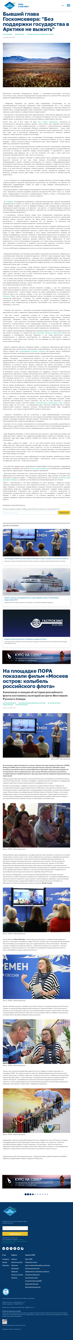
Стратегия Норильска (32, 1274)
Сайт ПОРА (28, 1259)
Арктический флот (9, 703)
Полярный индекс (31, 1262)
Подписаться (64, 512)
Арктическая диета (31, 1277)
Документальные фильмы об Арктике (32, 703)
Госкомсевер (7, 34)
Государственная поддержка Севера (40, 34)
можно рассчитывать (38, 468)
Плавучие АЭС (19, 34)
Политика (14, 1265)
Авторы (4, 1262)
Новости (14, 1259)
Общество (14, 1271)
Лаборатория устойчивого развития (37, 1271)
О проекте (5, 1259)
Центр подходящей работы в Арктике (37, 1265)
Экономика (15, 1268)
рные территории (55, 333)
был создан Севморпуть (48, 122)
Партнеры (5, 1265)
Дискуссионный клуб (32, 1268)
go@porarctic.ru (29, 1307)
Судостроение (8, 704)
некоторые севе (42, 333)
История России (21, 704)
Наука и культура (17, 1274)
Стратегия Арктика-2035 (33, 1281)
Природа (14, 1277)
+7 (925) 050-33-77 (18, 1304)
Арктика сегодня (16, 1262)
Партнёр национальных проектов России (13, 1325)
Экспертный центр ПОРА (14, 1311)
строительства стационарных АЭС (49, 403)
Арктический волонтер (32, 1287)
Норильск (6, 296)
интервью (9, 202)
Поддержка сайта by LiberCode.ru (11, 1329)
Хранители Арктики (31, 1284)
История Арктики (54, 703)
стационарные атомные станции (32, 351)
